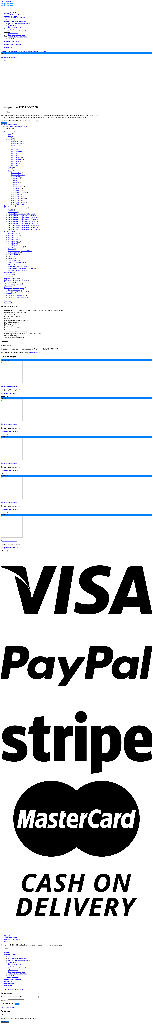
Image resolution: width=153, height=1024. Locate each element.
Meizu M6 (14, 155)
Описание (8, 301)
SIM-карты (11, 39)
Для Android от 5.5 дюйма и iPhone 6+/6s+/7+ (23, 225)
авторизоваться (34, 353)
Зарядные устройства (15, 261)
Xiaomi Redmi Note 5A (18, 202)
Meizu (10, 147)
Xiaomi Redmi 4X (16, 196)
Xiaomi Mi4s (15, 183)
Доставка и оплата (11, 41)
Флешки (10, 257)
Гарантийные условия (12, 44)
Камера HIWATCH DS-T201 (10, 431)
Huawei (10, 140)
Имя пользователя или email (11, 997)
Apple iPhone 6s (13, 233)
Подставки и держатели (16, 270)
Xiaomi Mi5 (15, 179)
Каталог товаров (10, 17)
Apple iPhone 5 (13, 243)
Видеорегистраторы (15, 290)
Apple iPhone (8, 231)
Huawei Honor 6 (16, 142)
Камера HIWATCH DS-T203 (10, 470)
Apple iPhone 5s (13, 239)
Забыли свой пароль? (8, 1007)
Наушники (11, 259)
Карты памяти (13, 255)
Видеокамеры (9, 272)
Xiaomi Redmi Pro (17, 204)
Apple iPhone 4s (13, 245)
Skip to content (6, 2)
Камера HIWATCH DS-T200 (10, 548)
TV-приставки (13, 33)
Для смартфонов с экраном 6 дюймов (21, 216)
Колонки (11, 249)
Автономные (12, 212)
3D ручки (11, 29)
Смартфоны (12, 19)
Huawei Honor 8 (16, 144)
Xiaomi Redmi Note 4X (18, 200)
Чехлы (10, 264)
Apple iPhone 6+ (13, 235)
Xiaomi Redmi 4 (16, 190)
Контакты (8, 47)
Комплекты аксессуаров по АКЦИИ (20, 251)
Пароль (4, 1000)
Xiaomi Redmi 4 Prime (18, 192)
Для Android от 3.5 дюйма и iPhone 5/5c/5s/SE (23, 229)
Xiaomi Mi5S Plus (17, 186)
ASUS (9, 134)
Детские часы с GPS (14, 27)
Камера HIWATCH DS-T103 (10, 509)
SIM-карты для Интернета (17, 298)
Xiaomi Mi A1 (15, 177)
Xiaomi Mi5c (15, 181)
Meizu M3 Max (16, 157)
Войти (17, 1004)
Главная (7, 14)
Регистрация (4, 1021)
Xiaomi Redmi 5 (16, 173)
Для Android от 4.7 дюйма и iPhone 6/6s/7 (22, 227)
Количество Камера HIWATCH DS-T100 (16, 121)
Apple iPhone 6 (13, 237)
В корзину (4, 122)
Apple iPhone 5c (13, 241)
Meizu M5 (14, 149)
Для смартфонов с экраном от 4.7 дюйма (22, 222)
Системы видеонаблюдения (17, 37)
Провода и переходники (16, 262)
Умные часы (12, 25)
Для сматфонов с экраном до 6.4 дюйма (21, 214)
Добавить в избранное (9, 57)
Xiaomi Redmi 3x (16, 188)
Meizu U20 (14, 165)
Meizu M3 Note (16, 159)
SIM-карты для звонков (16, 296)
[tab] (78, 301)
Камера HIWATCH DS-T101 (10, 393)
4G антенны (8, 286)
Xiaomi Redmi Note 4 (18, 198)
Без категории (9, 206)
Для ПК (10, 210)
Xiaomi (10, 171)
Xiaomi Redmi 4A (16, 194)
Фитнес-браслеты (14, 253)
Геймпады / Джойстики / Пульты (19, 31)
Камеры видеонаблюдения (37, 51)
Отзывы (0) (8, 303)
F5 (12, 138)
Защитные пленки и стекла (17, 266)
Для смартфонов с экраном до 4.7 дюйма (22, 224)
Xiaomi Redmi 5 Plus (18, 175)
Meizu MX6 (15, 161)
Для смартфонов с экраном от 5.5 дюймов (22, 218)
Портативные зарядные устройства (20, 268)
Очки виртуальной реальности (19, 23)
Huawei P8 (14, 146)
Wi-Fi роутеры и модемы (16, 35)
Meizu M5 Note (16, 151)
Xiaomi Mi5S (15, 185)
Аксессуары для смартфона (17, 21)
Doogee (10, 136)
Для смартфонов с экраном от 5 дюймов (22, 220)
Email (3, 1015)
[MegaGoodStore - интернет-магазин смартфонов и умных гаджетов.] (7, 5)
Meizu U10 (14, 163)
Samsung (11, 167)
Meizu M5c (15, 153)
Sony (9, 169)
